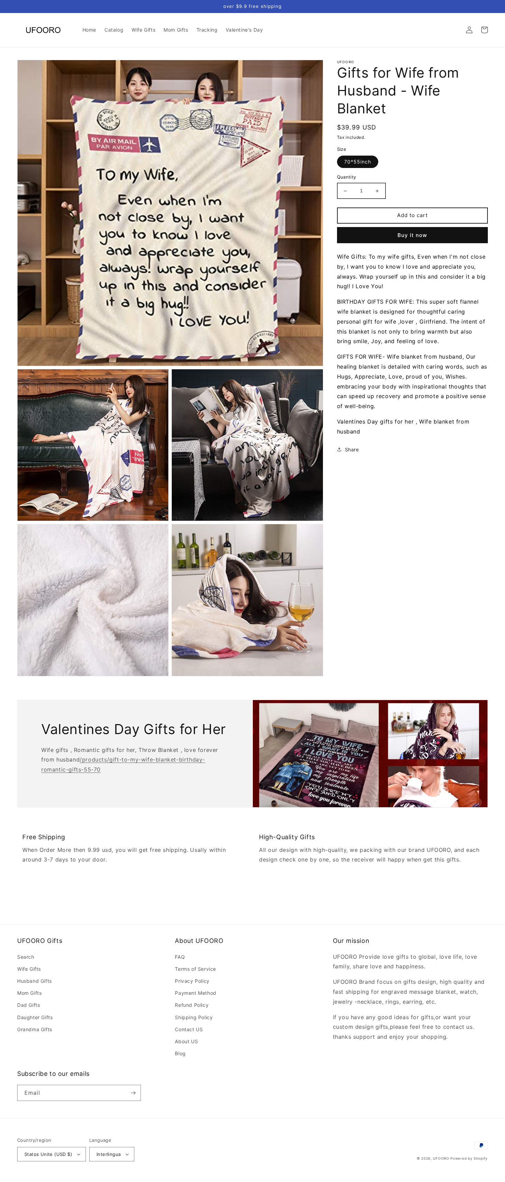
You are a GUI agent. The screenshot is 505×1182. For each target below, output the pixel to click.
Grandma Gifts (34, 1029)
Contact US (189, 1029)
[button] (454, 29)
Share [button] (352, 449)
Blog (180, 1053)
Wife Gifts (29, 969)
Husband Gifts (34, 981)
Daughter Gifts (35, 1017)
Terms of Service (195, 969)
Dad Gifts (28, 1005)
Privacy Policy (192, 981)
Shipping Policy (194, 1017)
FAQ (180, 957)
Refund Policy (192, 1005)
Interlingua (109, 1154)
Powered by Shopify (469, 1158)
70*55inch (357, 162)
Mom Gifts (29, 993)
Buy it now (412, 235)
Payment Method (195, 993)
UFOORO (441, 1158)
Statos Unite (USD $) (48, 1154)
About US (186, 1041)
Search (25, 957)
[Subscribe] (133, 1093)
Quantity (346, 177)
